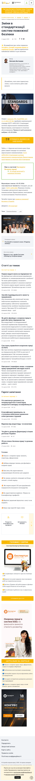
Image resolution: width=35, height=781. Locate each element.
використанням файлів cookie (15, 774)
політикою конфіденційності (23, 772)
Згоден (17, 777)
